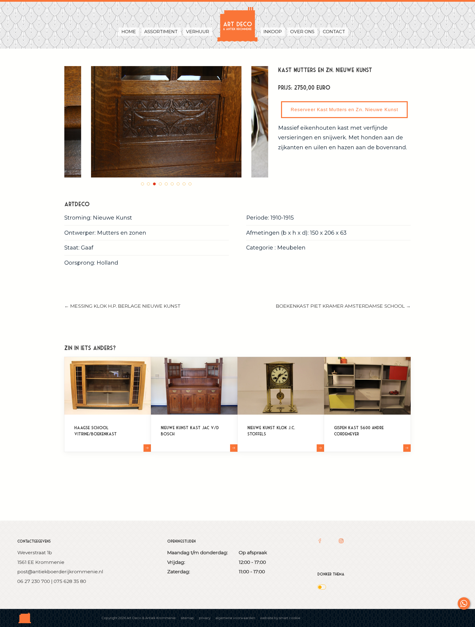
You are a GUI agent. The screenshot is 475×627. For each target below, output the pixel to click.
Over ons (302, 31)
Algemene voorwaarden (235, 618)
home (128, 31)
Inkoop (272, 31)
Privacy (205, 618)
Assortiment (161, 31)
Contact (334, 31)
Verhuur (197, 31)
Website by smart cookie (280, 618)
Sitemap (187, 618)
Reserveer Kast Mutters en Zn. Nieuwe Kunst (344, 109)
